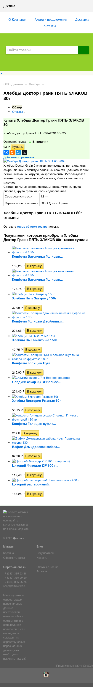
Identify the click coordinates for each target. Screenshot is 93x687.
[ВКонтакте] (6, 152)
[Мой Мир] (18, 152)
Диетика (18, 538)
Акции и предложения (51, 19)
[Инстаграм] (46, 676)
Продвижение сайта (69, 666)
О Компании (17, 19)
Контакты (49, 25)
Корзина (8, 553)
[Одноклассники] (12, 152)
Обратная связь (14, 567)
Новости (42, 558)
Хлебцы (34, 84)
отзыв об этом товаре (32, 226)
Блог (40, 546)
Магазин (8, 546)
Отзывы (17, 111)
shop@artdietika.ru (14, 586)
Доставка (82, 19)
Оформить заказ (14, 558)
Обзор (17, 107)
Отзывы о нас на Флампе (47, 569)
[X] (24, 152)
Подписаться (45, 553)
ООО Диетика (13, 84)
